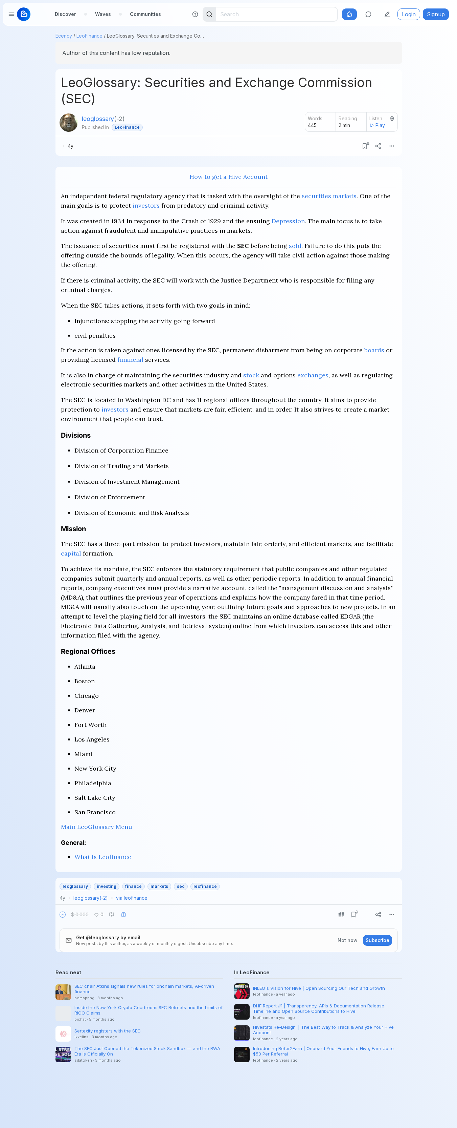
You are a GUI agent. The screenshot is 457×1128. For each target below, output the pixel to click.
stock (251, 375)
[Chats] (368, 14)
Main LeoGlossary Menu (96, 827)
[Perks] (349, 14)
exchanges (312, 375)
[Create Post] (387, 14)
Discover (65, 14)
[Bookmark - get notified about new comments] (365, 146)
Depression (288, 221)
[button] (63, 915)
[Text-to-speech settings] (392, 118)
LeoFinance (89, 36)
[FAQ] (195, 14)
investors (146, 205)
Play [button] (380, 125)
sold (295, 246)
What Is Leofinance (102, 857)
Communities (145, 14)
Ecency (63, 36)
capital (71, 553)
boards (374, 350)
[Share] (378, 146)
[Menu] (392, 146)
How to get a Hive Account (228, 177)
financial (130, 359)
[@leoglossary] (69, 122)
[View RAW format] (341, 914)
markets (345, 196)
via (131, 898)
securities (316, 196)
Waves (103, 14)
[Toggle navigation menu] (11, 14)
